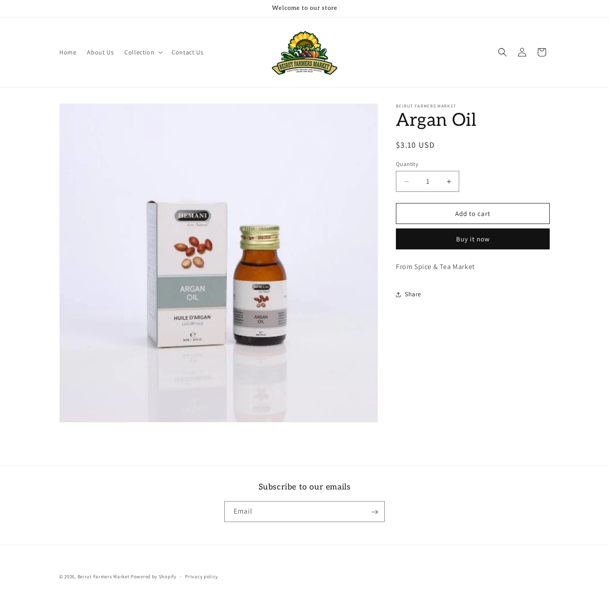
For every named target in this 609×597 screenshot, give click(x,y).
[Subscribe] (374, 512)
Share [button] (413, 294)
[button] (142, 52)
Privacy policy (201, 576)
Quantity (407, 164)
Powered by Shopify (154, 576)
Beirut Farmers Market (104, 576)
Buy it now (473, 239)
